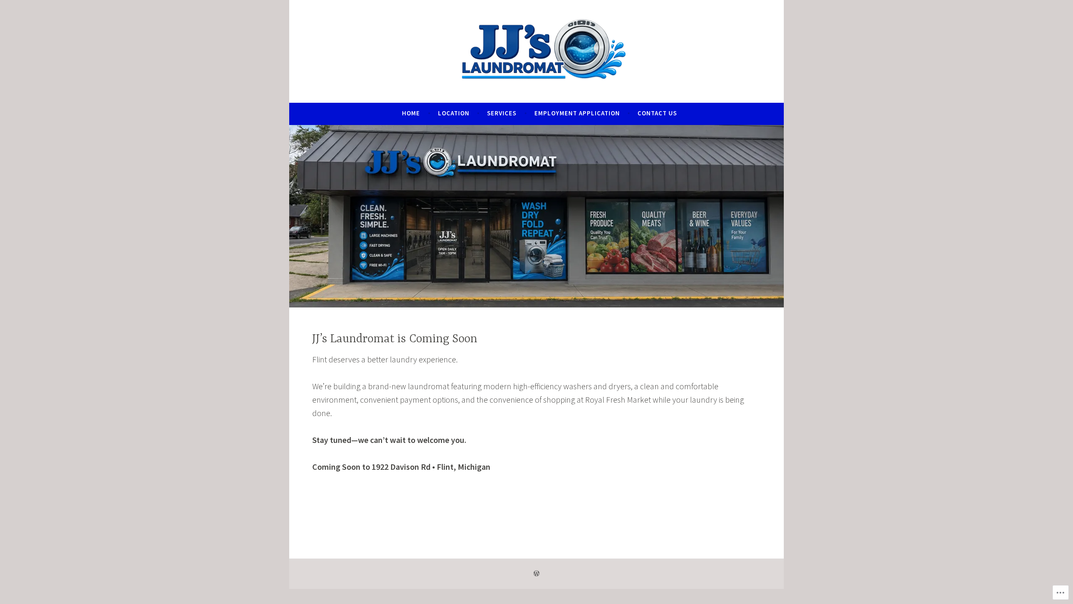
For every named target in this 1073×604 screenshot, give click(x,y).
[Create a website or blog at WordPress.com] (536, 574)
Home (411, 113)
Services (501, 113)
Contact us (657, 113)
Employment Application (577, 113)
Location (453, 113)
